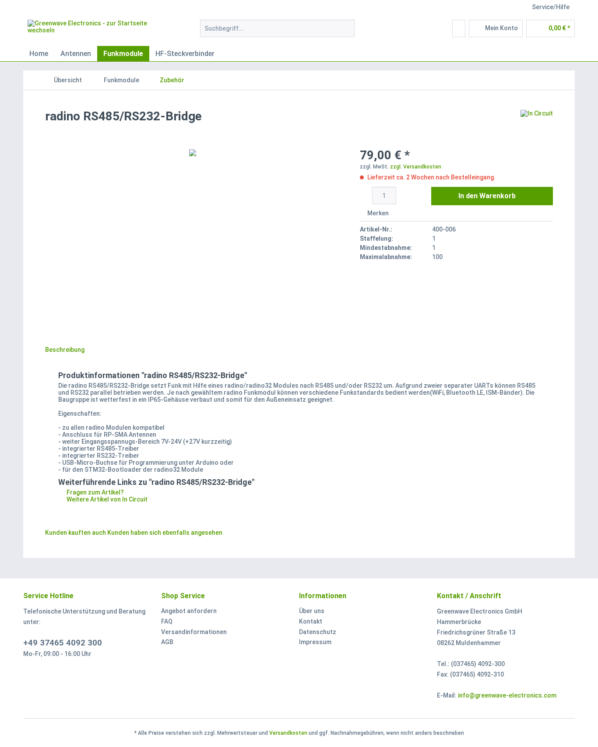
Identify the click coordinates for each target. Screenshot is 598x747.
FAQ (166, 621)
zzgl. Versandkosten (415, 167)
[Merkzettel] (458, 28)
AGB (167, 641)
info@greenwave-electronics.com (507, 695)
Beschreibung (64, 349)
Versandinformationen (194, 631)
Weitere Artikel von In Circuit (106, 499)
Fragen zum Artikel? (94, 492)
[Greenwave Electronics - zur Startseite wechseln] (94, 31)
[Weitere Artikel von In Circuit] (537, 125)
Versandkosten (288, 733)
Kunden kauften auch (75, 532)
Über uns (311, 610)
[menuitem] (277, 32)
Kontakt (310, 621)
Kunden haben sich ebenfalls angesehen (164, 532)
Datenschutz (317, 631)
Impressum (315, 641)
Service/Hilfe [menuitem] (551, 7)
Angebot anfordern (189, 610)
